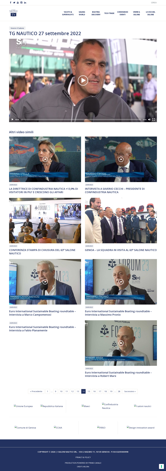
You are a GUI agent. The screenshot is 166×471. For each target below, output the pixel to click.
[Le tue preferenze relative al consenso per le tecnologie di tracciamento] (161, 466)
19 (111, 391)
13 (78, 391)
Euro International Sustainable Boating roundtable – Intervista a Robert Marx (118, 374)
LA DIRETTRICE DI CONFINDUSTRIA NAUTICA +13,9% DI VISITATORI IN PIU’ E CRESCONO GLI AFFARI (43, 190)
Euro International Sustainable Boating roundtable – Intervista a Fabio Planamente (42, 328)
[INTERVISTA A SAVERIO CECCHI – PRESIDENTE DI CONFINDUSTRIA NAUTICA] (121, 159)
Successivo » (130, 391)
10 (61, 391)
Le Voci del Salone (150, 13)
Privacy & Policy (83, 457)
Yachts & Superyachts (68, 13)
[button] (83, 80)
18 (105, 391)
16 (94, 391)
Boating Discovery (96, 13)
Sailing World (82, 13)
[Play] (12, 119)
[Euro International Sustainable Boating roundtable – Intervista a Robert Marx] (121, 343)
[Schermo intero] (153, 119)
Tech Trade (109, 13)
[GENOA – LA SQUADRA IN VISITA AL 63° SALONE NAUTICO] (121, 220)
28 (119, 391)
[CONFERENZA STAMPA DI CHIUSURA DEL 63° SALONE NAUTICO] (45, 220)
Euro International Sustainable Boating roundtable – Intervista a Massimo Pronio (118, 313)
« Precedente (36, 391)
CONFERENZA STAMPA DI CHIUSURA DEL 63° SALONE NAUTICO (42, 251)
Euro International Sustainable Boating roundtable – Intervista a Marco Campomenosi (42, 313)
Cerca (154, 2)
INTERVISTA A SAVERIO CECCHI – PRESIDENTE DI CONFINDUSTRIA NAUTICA (115, 190)
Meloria (86, 467)
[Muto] (149, 119)
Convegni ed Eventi (122, 13)
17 (100, 391)
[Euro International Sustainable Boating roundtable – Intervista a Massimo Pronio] (121, 282)
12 (72, 391)
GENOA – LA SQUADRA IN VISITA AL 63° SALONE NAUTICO (121, 250)
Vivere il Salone (136, 13)
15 (89, 391)
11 (67, 391)
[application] (83, 80)
